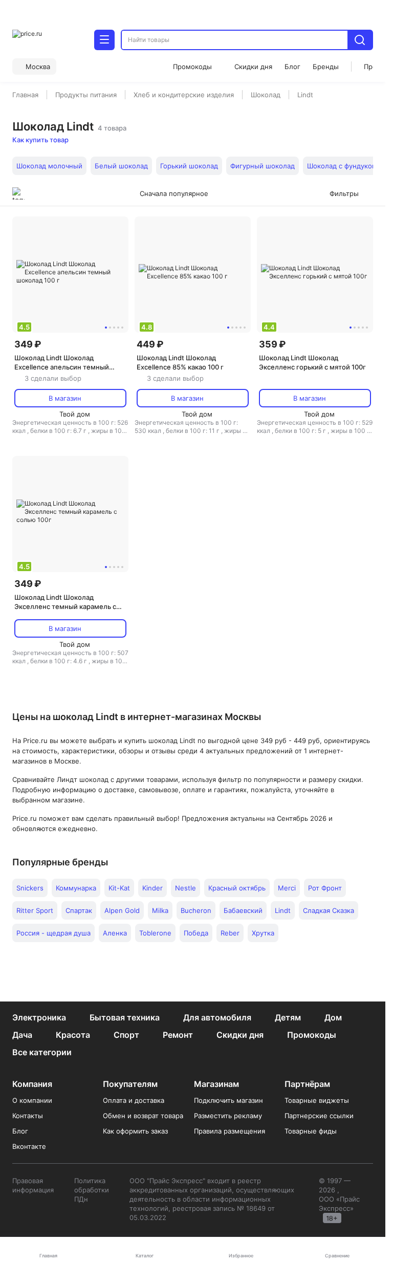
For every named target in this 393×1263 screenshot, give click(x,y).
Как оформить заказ (135, 1131)
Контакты (27, 1116)
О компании (32, 1100)
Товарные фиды (311, 1131)
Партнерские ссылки (319, 1116)
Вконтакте (29, 1146)
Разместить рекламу (228, 1116)
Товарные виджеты (317, 1100)
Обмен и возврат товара (143, 1116)
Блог (20, 1131)
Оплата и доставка (133, 1100)
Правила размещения (229, 1131)
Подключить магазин (228, 1100)
